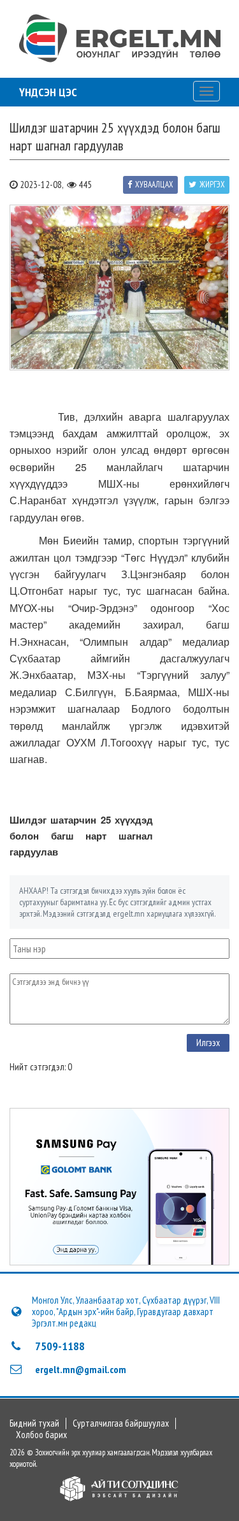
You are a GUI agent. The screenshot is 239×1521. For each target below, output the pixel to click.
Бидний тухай (34, 1423)
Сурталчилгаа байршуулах (121, 1423)
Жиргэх (212, 184)
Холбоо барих (41, 1435)
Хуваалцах (154, 184)
